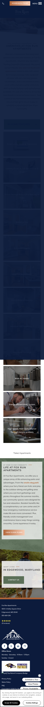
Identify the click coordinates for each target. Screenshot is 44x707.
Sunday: (5, 658)
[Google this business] (25, 646)
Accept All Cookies (11, 703)
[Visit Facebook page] (4, 646)
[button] (20, 3)
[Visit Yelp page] (11, 646)
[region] (22, 698)
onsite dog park (31, 483)
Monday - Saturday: (9, 655)
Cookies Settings (32, 703)
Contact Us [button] (13, 580)
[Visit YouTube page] (18, 646)
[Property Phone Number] (4, 3)
